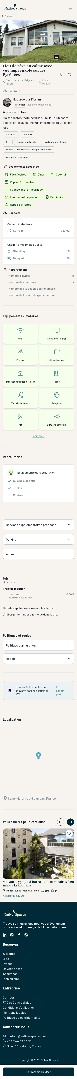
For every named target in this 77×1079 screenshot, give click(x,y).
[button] (38, 42)
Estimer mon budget (38, 1071)
